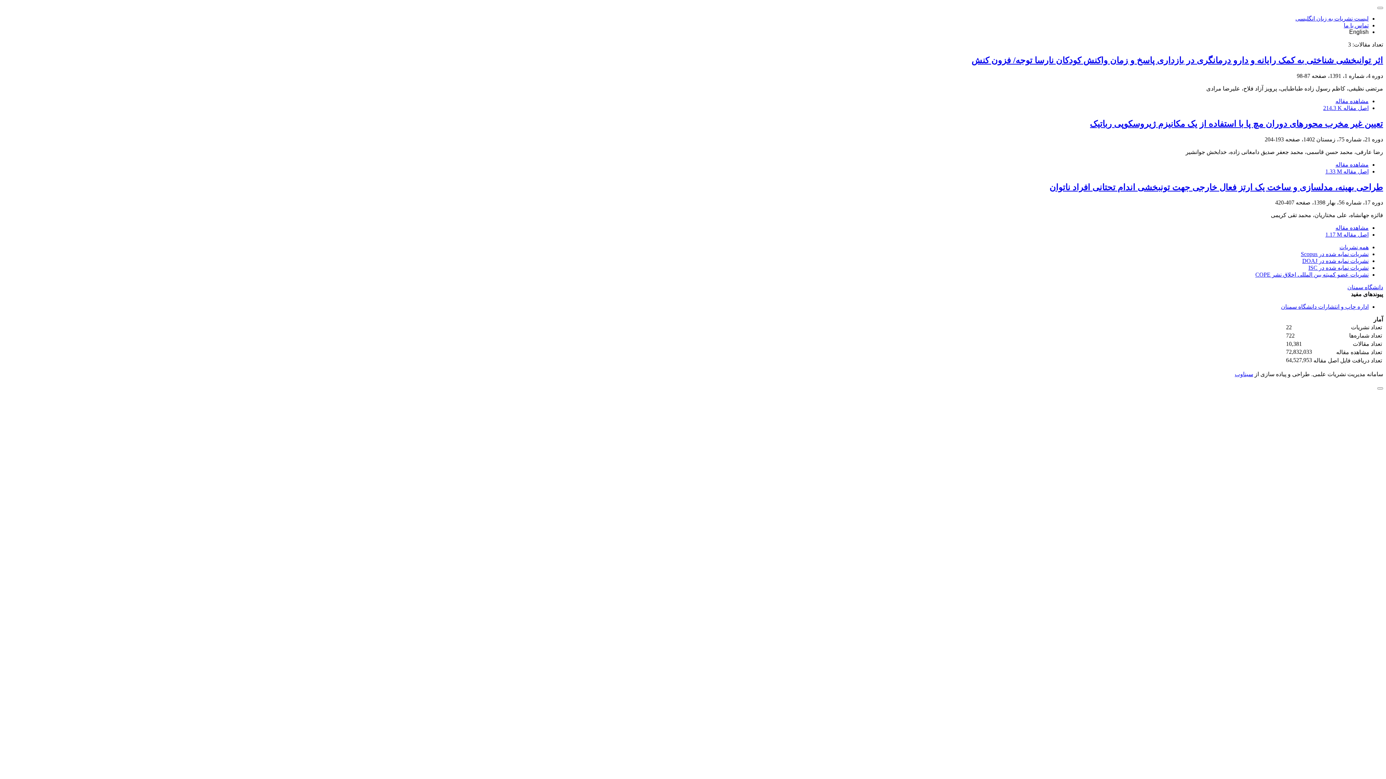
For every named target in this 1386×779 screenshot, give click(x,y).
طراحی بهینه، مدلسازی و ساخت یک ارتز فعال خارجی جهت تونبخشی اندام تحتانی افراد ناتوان (1216, 187)
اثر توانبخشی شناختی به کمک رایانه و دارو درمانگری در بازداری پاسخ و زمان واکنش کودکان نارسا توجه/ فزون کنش (1177, 60)
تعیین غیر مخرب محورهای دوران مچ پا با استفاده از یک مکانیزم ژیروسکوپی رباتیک (1236, 123)
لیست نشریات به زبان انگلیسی (1332, 19)
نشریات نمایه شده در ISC (1338, 268)
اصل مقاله (1346, 108)
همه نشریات (1354, 247)
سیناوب (1244, 374)
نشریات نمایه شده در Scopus (1335, 254)
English (1359, 32)
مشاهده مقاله (1352, 101)
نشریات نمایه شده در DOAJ (1335, 261)
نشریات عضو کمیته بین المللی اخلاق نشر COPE (1312, 275)
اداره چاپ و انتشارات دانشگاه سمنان (1325, 307)
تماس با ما (1356, 25)
